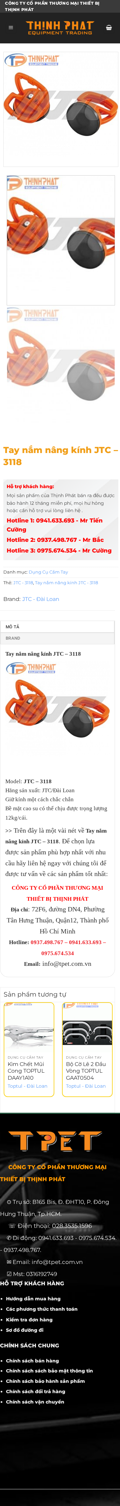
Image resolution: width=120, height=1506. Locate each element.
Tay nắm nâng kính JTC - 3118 (66, 582)
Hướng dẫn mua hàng (33, 1299)
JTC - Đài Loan (40, 599)
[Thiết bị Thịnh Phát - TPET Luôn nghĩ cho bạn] (60, 28)
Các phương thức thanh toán (42, 1309)
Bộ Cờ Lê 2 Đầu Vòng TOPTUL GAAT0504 (86, 1071)
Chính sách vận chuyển (35, 1402)
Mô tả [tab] (12, 626)
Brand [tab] (13, 638)
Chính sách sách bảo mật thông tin (49, 1371)
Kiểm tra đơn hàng (29, 1320)
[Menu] (11, 28)
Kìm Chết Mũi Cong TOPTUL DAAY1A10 (26, 1071)
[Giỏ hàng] (109, 28)
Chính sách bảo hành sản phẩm (45, 1381)
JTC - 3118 (23, 582)
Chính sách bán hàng (32, 1361)
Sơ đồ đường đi (24, 1330)
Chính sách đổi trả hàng (35, 1391)
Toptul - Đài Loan (27, 1086)
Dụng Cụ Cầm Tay (48, 572)
